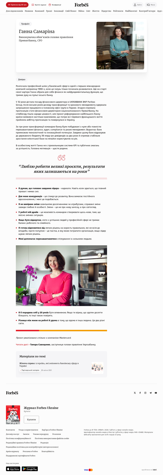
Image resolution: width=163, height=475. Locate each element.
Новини (29, 11)
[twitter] (134, 392)
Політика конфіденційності (18, 438)
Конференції (56, 5)
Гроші (49, 11)
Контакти (10, 430)
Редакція (44, 443)
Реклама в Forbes (30, 451)
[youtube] (155, 392)
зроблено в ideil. (149, 470)
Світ (88, 11)
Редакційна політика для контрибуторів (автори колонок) (32, 447)
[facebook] (140, 392)
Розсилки (56, 434)
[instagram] (145, 392)
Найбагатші (131, 11)
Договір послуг (12, 434)
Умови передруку (41, 434)
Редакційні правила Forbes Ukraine (21, 443)
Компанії (39, 11)
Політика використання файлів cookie (52, 438)
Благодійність (48, 451)
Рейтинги (118, 11)
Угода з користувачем (28, 430)
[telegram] (150, 392)
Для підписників (14, 11)
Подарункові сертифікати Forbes (20, 456)
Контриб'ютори (147, 11)
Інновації (58, 11)
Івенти (26, 434)
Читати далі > (23, 344)
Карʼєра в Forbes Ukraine (52, 430)
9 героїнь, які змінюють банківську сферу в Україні (49, 364)
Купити (31, 419)
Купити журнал (40, 5)
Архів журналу (12, 451)
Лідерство (106, 11)
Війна (81, 11)
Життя (95, 11)
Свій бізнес (70, 11)
